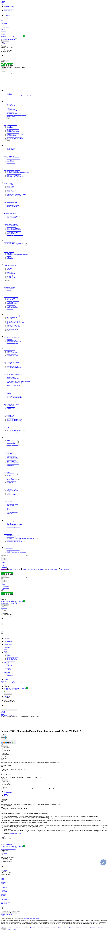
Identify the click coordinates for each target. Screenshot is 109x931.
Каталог (3, 876)
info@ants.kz (4, 43)
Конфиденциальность (6, 914)
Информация (4, 891)
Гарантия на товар (5, 902)
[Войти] (1, 626)
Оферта (2, 915)
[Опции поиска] (2, 557)
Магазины (3, 895)
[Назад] (8, 654)
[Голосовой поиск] (2, 559)
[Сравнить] (4, 739)
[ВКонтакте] (2, 742)
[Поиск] (2, 624)
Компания (3, 884)
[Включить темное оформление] (2, 62)
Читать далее (101, 922)
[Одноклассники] (4, 742)
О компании (4, 887)
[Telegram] (14, 742)
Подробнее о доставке (15, 833)
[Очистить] (27, 555)
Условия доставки (5, 900)
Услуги (2, 880)
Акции (2, 878)
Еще (8, 118)
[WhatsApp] (12, 742)
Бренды (2, 879)
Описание (6, 791)
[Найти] (5, 559)
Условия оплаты (5, 899)
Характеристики (8, 792)
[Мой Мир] (6, 742)
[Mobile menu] (2, 591)
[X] (8, 742)
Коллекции (3, 882)
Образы (2, 883)
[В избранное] (4, 736)
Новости (3, 888)
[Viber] (10, 742)
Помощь (3, 896)
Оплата (5, 794)
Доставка (6, 795)
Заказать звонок (4, 40)
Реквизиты (3, 894)
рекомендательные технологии (31, 918)
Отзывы (3, 890)
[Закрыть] (2, 633)
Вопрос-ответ (4, 903)
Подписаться (4, 745)
